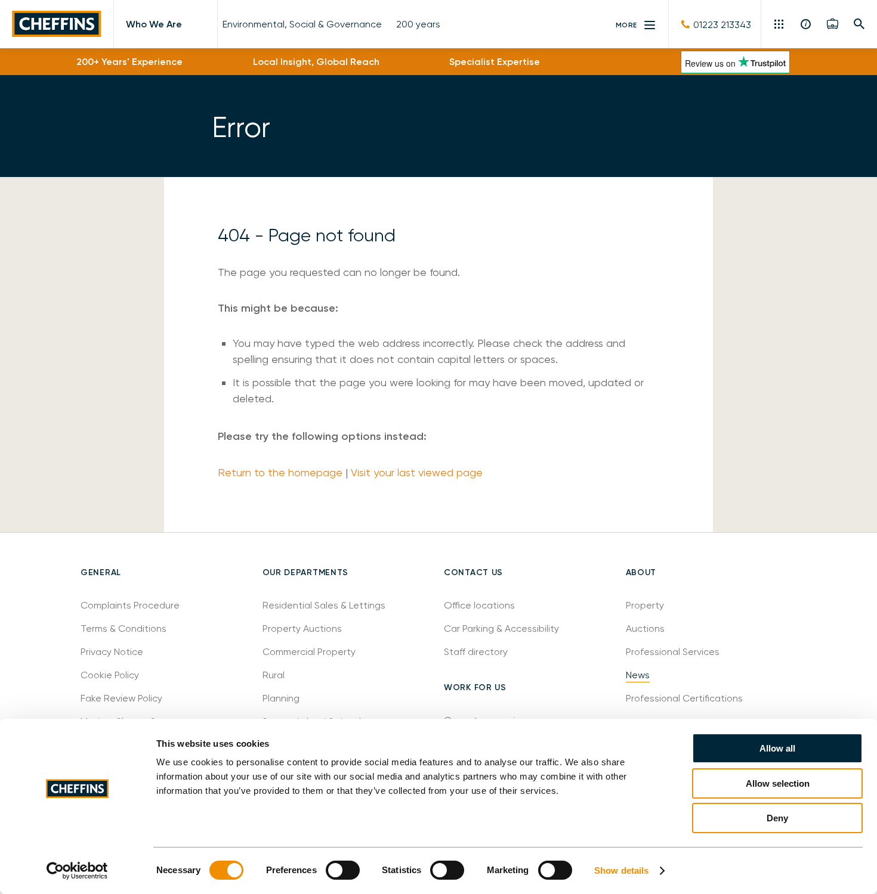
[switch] (343, 870)
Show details (621, 870)
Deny (777, 818)
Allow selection (778, 783)
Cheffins (56, 24)
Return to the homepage (280, 472)
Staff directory (476, 651)
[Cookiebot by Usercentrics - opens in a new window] (77, 871)
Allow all (777, 748)
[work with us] (832, 24)
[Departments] (780, 24)
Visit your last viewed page (417, 472)
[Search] (859, 24)
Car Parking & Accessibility (501, 628)
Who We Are (154, 24)
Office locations (480, 605)
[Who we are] (806, 24)
